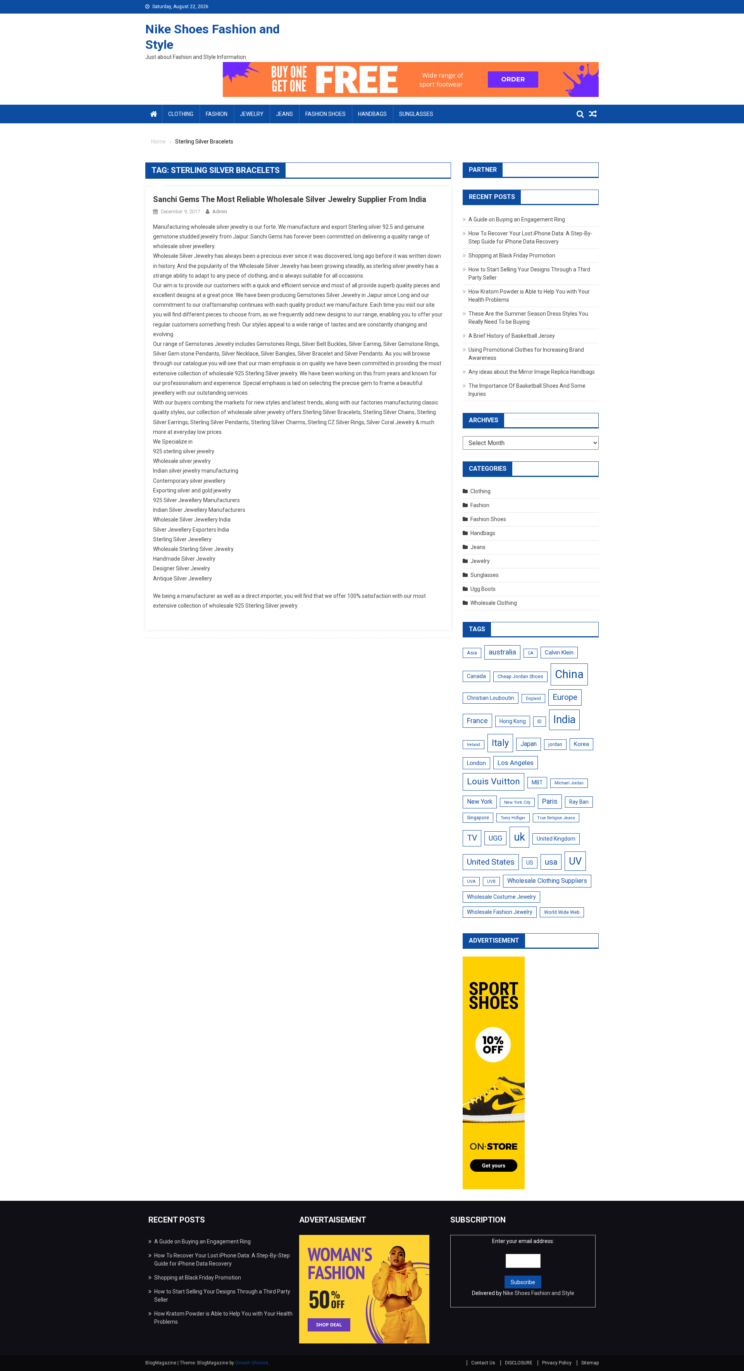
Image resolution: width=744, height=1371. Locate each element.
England (533, 698)
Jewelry (252, 114)
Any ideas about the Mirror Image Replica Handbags (531, 372)
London (476, 763)
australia (502, 652)
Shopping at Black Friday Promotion (511, 255)
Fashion (216, 114)
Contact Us (483, 1363)
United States (491, 862)
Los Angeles (516, 763)
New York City (517, 802)
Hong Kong (512, 721)
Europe (565, 697)
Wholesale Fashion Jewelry (499, 912)
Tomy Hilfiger (513, 817)
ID (539, 721)
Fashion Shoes (325, 114)
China (569, 674)
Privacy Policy (557, 1363)
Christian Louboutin (490, 698)
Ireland (473, 744)
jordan (555, 744)
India (564, 719)
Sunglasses (416, 114)
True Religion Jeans (556, 817)
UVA (471, 881)
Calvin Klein (559, 652)
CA (530, 653)
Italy (500, 742)
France (477, 721)
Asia (472, 653)
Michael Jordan (569, 783)
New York (480, 801)
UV (575, 861)
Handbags (372, 114)
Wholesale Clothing (493, 603)
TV (472, 838)
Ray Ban (579, 802)
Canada (476, 676)
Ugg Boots (483, 589)
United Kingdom (556, 839)
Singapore (478, 817)
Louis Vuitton (493, 781)
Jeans (284, 114)
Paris (550, 801)
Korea (581, 744)
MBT (537, 782)
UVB (491, 881)
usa (551, 862)
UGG (495, 838)
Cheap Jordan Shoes (520, 676)
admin (219, 211)
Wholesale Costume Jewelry (501, 897)
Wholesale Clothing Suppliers (547, 880)
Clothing (180, 114)
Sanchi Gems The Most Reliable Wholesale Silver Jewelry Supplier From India (289, 199)
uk (519, 837)
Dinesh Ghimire (251, 1363)
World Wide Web (562, 912)
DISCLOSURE (518, 1363)
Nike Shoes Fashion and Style (538, 1293)
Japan (528, 744)
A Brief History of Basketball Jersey (511, 336)
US (529, 863)
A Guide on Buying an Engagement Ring (516, 219)
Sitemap (590, 1363)
